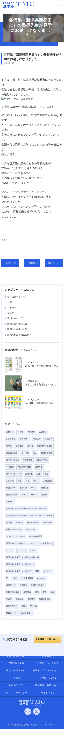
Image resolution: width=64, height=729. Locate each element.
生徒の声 (23, 487)
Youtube (34, 494)
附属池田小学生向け (17, 329)
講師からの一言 (15, 318)
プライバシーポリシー (15, 536)
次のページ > (54, 263)
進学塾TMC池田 (12, 460)
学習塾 (9, 599)
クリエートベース (13, 473)
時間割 (20, 432)
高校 (23, 606)
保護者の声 (11, 487)
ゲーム (24, 494)
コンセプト (47, 571)
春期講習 (48, 439)
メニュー (21, 550)
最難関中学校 (42, 460)
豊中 (45, 592)
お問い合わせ (31, 529)
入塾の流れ (47, 522)
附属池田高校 (44, 599)
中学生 (15, 578)
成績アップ (11, 585)
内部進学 (31, 432)
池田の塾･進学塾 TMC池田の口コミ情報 (22, 571)
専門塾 (9, 446)
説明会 (30, 446)
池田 (52, 592)
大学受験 (19, 446)
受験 (20, 480)
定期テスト (11, 439)
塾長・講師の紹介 (13, 529)
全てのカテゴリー (16, 297)
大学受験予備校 (24, 466)
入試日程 (10, 480)
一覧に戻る (32, 263)
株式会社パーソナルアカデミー (19, 613)
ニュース (11, 308)
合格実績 (33, 606)
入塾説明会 (48, 480)
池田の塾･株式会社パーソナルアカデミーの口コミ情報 (29, 515)
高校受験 (10, 432)
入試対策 (43, 432)
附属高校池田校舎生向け (19, 335)
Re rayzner (41, 578)
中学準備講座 (27, 578)
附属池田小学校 (12, 592)
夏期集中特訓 (11, 494)
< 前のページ (10, 263)
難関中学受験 (46, 453)
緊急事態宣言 (11, 606)
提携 (39, 473)
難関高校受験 (11, 453)
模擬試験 (44, 487)
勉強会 (44, 494)
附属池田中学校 (37, 585)
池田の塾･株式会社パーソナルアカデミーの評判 (26, 508)
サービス (33, 550)
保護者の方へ (32, 522)
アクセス (10, 501)
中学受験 (10, 466)
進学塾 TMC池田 (35, 536)
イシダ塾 (25, 453)
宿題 (46, 473)
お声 (9, 302)
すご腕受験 (27, 460)
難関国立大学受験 (44, 446)
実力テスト (24, 439)
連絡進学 (31, 599)
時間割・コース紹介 (14, 522)
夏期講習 (27, 592)
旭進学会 (29, 473)
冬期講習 (23, 585)
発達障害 (37, 439)
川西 (37, 592)
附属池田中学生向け (17, 324)
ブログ (4, 240)
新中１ (36, 480)
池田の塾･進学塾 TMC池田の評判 (19, 564)
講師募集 (38, 466)
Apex (35, 453)
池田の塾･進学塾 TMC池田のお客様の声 (22, 557)
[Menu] (58, 5)
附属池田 (19, 599)
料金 (27, 480)
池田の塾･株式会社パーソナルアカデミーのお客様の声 (29, 543)
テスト (34, 487)
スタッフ (10, 550)
